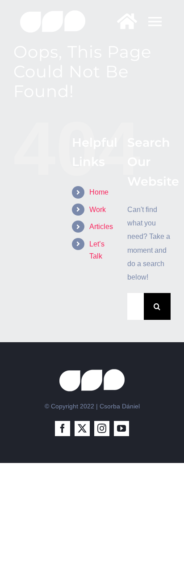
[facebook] (62, 428)
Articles (101, 226)
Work (97, 209)
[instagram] (101, 428)
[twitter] (82, 428)
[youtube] (121, 428)
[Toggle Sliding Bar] (122, 21)
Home (99, 192)
